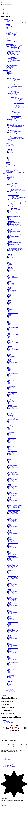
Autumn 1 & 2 (11, 366)
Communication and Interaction (14, 58)
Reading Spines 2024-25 (19, 107)
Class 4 (7, 579)
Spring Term (18, 100)
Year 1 (15, 80)
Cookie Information (7, 759)
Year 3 (15, 83)
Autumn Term (19, 99)
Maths (9, 184)
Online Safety (14, 91)
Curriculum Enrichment (13, 284)
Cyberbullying (11, 176)
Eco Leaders (10, 72)
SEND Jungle (11, 53)
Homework (8, 164)
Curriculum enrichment (13, 277)
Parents (4, 142)
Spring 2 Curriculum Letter (13, 507)
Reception (8, 178)
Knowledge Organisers (15, 79)
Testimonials (8, 28)
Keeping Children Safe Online (12, 175)
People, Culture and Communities (18, 197)
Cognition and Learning (13, 55)
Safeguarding (8, 40)
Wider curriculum (11, 276)
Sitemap (4, 758)
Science (10, 139)
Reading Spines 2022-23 (19, 98)
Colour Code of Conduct (13, 75)
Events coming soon (10, 690)
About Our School (9, 20)
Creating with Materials (16, 189)
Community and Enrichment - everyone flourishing (16, 22)
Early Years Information (10, 33)
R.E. (9, 370)
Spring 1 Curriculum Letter (13, 506)
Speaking (13, 204)
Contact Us (8, 21)
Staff (7, 27)
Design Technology (12, 93)
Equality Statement (9, 37)
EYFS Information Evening (14, 250)
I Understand (3, 805)
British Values (8, 71)
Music (9, 127)
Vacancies (8, 29)
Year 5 (15, 85)
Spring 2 (10, 150)
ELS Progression (17, 113)
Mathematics (11, 124)
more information (10, 802)
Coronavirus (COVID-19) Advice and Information (16, 172)
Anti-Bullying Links (12, 41)
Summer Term (19, 101)
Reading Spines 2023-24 (19, 103)
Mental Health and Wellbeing (14, 51)
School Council (11, 73)
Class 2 (7, 420)
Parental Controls (11, 177)
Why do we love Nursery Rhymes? (15, 248)
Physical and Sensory (12, 61)
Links (7, 166)
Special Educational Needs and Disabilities (14, 45)
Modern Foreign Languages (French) (16, 125)
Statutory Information (10, 66)
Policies (7, 39)
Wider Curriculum (12, 290)
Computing (10, 87)
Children (5, 173)
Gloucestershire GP (15, 48)
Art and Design (11, 78)
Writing (12, 180)
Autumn (18, 104)
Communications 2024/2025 (11, 153)
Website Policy (6, 760)
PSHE (9, 219)
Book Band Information (16, 116)
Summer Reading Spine (13, 419)
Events (12, 110)
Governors (8, 25)
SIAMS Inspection (9, 44)
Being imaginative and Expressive (18, 190)
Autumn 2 (10, 147)
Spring (17, 105)
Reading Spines (14, 97)
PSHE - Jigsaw (11, 132)
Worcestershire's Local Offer (14, 54)
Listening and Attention (16, 203)
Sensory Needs (14, 64)
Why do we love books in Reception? (16, 249)
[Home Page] (1, 2)
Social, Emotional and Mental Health (16, 65)
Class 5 (7, 633)
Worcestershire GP (15, 47)
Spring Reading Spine (12, 418)
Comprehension (14, 182)
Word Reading (14, 183)
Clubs (7, 687)
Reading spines (11, 270)
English (9, 96)
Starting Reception (12, 34)
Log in (4, 695)
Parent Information (17, 112)
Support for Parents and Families (12, 170)
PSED (9, 205)
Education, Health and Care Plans (15, 46)
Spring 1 (10, 149)
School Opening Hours (10, 42)
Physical (10, 191)
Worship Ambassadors (13, 74)
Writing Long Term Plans (16, 109)
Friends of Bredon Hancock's (9, 688)
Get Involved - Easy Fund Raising (13, 691)
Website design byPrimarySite (9, 766)
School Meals (8, 169)
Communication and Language (14, 202)
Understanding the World (13, 195)
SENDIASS (10, 52)
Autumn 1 (10, 146)
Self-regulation (14, 206)
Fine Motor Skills (14, 193)
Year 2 (15, 81)
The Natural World (15, 198)
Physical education (12, 130)
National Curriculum (15, 92)
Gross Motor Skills (15, 192)
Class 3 (7, 514)
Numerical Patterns (15, 186)
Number (12, 185)
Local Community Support (13, 50)
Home (4, 720)
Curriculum (5, 70)
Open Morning (9, 26)
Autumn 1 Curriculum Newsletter (15, 504)
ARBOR (7, 143)
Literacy (10, 179)
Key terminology (17, 114)
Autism (12, 59)
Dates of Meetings (9, 689)
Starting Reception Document (17, 35)
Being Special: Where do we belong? (18, 201)
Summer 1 (10, 151)
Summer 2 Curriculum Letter (14, 510)
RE (9, 199)
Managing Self (14, 208)
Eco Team (8, 24)
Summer (18, 106)
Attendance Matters (10, 144)
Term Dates (8, 162)
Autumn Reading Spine (13, 416)
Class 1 (7, 262)
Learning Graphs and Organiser (17, 88)
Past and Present (14, 196)
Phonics (12, 111)
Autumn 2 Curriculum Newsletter (15, 505)
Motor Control (14, 63)
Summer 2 (10, 152)
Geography (10, 119)
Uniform (7, 167)
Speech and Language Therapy (17, 60)
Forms (7, 163)
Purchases (8, 692)
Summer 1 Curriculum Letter (14, 508)
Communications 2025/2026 (11, 145)
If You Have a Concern (10, 165)
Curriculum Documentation (16, 86)
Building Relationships (15, 209)
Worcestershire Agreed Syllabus (17, 138)
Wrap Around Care (10, 67)
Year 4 (15, 84)
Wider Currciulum (12, 520)
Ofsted (7, 38)
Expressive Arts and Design (14, 188)
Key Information (6, 31)
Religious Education (12, 136)
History (9, 121)
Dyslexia (13, 57)
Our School (5, 19)
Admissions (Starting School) (12, 32)
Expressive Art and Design (13, 212)
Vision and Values (9, 68)
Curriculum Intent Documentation (18, 118)
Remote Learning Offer (10, 171)
